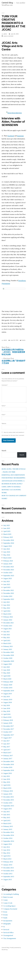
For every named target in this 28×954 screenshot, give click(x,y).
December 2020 (8, 652)
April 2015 (6, 820)
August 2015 (7, 809)
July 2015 (6, 812)
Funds (5, 918)
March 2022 (7, 614)
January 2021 (7, 649)
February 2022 (8, 617)
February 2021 (8, 646)
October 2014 (7, 838)
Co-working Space (9, 906)
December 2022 (8, 590)
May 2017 (6, 747)
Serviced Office (8, 932)
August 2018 (7, 702)
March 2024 (7, 558)
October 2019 (7, 688)
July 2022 (6, 602)
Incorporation (7, 921)
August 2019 (7, 694)
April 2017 (6, 750)
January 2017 (7, 759)
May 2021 (6, 637)
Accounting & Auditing (11, 894)
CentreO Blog (7, 3)
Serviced (6, 930)
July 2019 (6, 697)
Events (23, 340)
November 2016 (8, 764)
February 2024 (8, 561)
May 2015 (6, 817)
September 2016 (8, 770)
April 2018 (6, 714)
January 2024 (7, 564)
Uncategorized (8, 935)
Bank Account (8, 897)
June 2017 (6, 744)
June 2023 (6, 584)
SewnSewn (22, 281)
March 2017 (7, 753)
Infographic (7, 924)
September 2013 (8, 877)
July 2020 (6, 667)
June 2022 (6, 605)
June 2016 (6, 779)
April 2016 (6, 785)
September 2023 (8, 576)
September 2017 (8, 735)
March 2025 (7, 534)
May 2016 (6, 782)
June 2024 (6, 552)
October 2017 (7, 732)
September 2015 (8, 806)
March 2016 (7, 788)
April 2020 (6, 676)
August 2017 (7, 738)
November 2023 (8, 570)
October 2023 (7, 573)
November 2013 (8, 871)
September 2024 (8, 543)
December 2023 (8, 567)
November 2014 (8, 835)
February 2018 (8, 720)
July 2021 (6, 632)
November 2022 (8, 593)
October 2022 (7, 596)
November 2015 (8, 800)
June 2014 (6, 850)
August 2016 (7, 773)
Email (4, 414)
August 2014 (7, 844)
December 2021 (8, 623)
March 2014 (7, 859)
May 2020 (6, 673)
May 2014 (6, 853)
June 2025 (6, 528)
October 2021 (7, 626)
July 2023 (6, 581)
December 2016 (8, 761)
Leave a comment (8, 36)
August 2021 (7, 629)
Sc (4, 927)
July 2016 (6, 776)
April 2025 (6, 531)
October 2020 (7, 658)
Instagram (20, 136)
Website (4, 423)
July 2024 (6, 549)
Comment (5, 385)
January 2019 (7, 699)
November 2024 (8, 540)
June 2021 (6, 635)
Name (4, 405)
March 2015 (7, 823)
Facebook (11, 136)
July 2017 (6, 741)
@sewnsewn (6, 283)
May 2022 (6, 608)
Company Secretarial (10, 909)
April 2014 (6, 856)
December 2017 (8, 726)
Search (4, 451)
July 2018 (6, 705)
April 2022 (6, 611)
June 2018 (6, 708)
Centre (5, 900)
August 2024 (7, 546)
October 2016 (7, 767)
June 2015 (6, 815)
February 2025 (8, 537)
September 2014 (8, 841)
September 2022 (8, 599)
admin (5, 34)
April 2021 (6, 640)
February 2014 (8, 862)
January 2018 (7, 723)
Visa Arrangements (9, 938)
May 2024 (6, 555)
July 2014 (6, 847)
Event (5, 912)
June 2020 (6, 670)
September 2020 (8, 661)
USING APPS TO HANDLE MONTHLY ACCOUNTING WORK (11, 490)
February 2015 (8, 826)
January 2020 (7, 685)
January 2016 (7, 794)
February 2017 (8, 756)
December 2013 (8, 868)
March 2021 (7, 643)
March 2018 (7, 717)
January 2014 (7, 865)
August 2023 (7, 578)
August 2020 (7, 664)
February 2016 (8, 791)
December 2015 (8, 797)
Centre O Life (7, 903)
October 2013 (7, 874)
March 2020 (7, 679)
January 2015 (7, 829)
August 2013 (7, 879)
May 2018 (6, 711)
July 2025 (6, 525)
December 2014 (8, 832)
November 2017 (8, 729)
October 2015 (7, 803)
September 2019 (8, 691)
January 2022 (7, 620)
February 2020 (8, 682)
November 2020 (8, 655)
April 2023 (6, 587)
